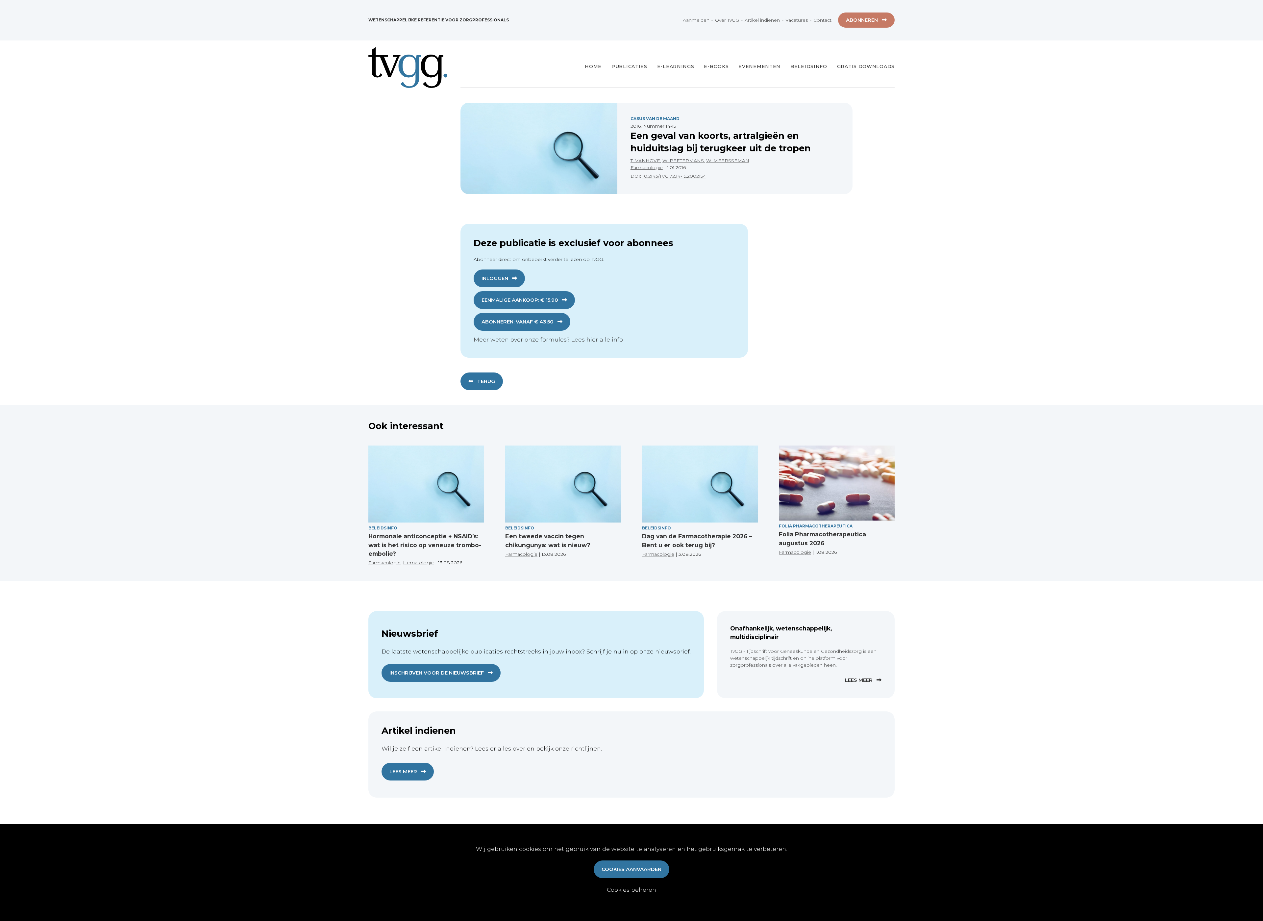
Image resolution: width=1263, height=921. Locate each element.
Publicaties (629, 66)
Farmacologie (647, 167)
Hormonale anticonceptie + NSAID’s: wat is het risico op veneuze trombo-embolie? (424, 545)
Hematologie (418, 563)
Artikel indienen (762, 20)
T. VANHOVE (645, 161)
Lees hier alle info (597, 339)
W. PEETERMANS (683, 161)
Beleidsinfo (808, 66)
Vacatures (796, 20)
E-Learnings (675, 66)
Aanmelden (696, 20)
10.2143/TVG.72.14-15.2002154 (674, 176)
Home (593, 66)
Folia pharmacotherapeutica (816, 526)
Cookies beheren (631, 889)
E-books (716, 66)
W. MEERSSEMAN (727, 161)
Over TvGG (727, 20)
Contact (822, 20)
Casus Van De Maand (655, 118)
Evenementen (759, 66)
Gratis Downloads (866, 66)
